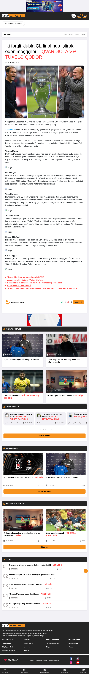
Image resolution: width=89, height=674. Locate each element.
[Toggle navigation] (84, 16)
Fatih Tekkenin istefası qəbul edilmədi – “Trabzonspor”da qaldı (34, 283)
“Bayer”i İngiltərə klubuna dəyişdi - (25, 277)
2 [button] (40, 429)
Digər (48, 647)
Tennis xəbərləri (52, 643)
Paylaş (77, 302)
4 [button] (45, 429)
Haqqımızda (73, 643)
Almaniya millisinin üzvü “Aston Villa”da (25, 280)
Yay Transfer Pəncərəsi (13, 24)
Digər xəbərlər (64, 672)
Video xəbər (83, 672)
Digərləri (44, 547)
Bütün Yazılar (44, 436)
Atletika (27, 639)
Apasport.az (10, 130)
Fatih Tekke (19, 286)
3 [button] (43, 429)
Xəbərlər (76, 35)
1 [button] (37, 429)
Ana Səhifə (68, 35)
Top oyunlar (6, 643)
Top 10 (26, 651)
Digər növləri (29, 643)
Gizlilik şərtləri (74, 639)
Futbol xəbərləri (52, 639)
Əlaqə (70, 647)
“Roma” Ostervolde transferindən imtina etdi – (42, 288)
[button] (35, 429)
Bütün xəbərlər (44, 491)
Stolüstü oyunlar (8, 651)
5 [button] (48, 429)
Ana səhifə (5, 672)
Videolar (27, 647)
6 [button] (51, 429)
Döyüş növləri (7, 647)
